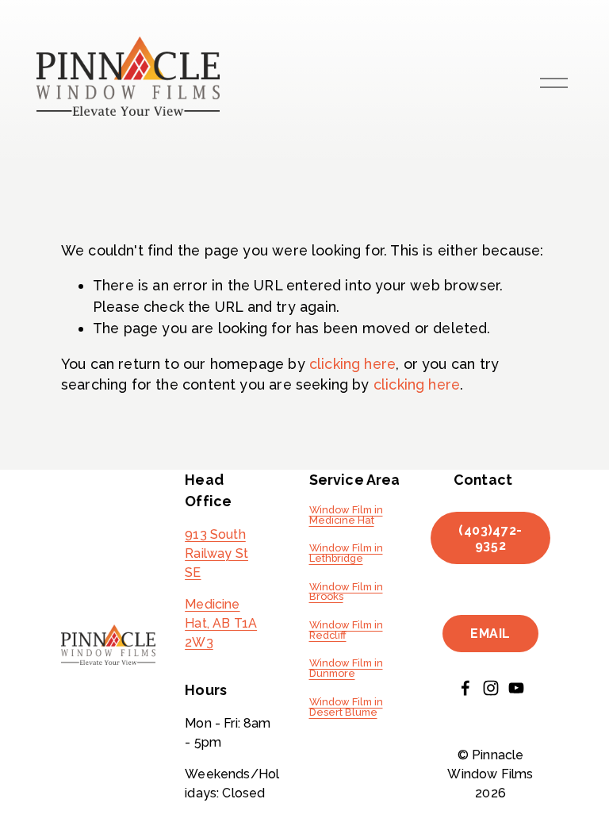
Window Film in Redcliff (346, 630)
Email (490, 633)
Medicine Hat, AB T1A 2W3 (221, 623)
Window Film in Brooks (346, 592)
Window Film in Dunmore (346, 669)
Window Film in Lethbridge (346, 554)
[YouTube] (516, 688)
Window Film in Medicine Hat (346, 515)
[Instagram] (491, 688)
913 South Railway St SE (216, 553)
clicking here (352, 363)
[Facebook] (465, 688)
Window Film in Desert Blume (346, 707)
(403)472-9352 (490, 538)
